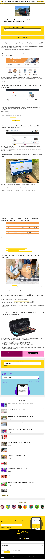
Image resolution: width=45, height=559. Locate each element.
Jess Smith (6, 17)
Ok (6, 551)
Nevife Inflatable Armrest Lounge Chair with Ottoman (16, 248)
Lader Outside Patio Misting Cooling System (21, 301)
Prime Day (9, 43)
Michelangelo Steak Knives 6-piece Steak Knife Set (16, 246)
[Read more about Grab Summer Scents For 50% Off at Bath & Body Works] (4, 470)
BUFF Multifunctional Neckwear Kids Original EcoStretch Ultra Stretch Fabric (20, 251)
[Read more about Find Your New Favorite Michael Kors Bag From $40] (4, 490)
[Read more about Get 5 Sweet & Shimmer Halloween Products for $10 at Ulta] (4, 476)
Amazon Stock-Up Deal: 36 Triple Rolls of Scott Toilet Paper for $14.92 (19, 448)
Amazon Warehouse (13, 77)
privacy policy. (4, 549)
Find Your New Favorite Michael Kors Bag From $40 (16, 489)
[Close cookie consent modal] (42, 545)
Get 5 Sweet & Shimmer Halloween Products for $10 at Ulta (18, 475)
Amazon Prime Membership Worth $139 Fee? (14, 190)
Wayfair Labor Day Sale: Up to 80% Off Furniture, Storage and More (19, 442)
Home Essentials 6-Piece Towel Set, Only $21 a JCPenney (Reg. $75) (19, 409)
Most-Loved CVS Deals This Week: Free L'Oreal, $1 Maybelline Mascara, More (21, 482)
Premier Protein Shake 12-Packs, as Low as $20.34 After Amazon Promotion (20, 416)
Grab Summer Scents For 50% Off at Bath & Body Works (17, 468)
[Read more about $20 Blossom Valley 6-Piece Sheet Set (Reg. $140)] (4, 424)
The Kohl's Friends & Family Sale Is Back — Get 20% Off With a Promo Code (20, 403)
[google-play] (26, 538)
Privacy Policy (14, 366)
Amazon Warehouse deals (33, 149)
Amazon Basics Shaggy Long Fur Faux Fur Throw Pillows (15, 343)
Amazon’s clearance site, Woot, (18, 44)
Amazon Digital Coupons (16, 120)
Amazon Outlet (9, 46)
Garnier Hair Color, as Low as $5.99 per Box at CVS (16, 455)
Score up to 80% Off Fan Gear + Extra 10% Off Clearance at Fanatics (19, 435)
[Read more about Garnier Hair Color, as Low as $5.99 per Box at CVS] (4, 457)
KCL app (22, 49)
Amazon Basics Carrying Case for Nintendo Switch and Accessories (16, 341)
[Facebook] (22, 37)
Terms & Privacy (5, 382)
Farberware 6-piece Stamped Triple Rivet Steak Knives (14, 245)
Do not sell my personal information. (14, 550)
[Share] (26, 37)
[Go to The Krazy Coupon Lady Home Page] (4, 1)
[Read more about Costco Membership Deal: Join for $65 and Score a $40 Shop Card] (4, 463)
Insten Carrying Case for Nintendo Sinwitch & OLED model (14, 342)
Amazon (6, 42)
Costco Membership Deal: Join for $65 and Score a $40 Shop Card (19, 462)
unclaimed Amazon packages (33, 44)
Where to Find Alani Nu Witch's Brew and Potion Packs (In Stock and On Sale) (20, 429)
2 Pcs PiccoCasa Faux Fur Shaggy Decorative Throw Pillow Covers (15, 344)
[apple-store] (18, 538)
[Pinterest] (24, 37)
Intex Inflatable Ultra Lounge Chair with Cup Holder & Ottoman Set (16, 247)
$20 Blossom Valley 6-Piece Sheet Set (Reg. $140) (16, 422)
